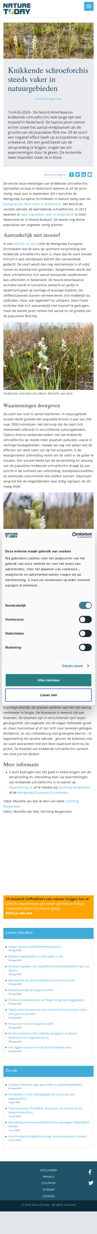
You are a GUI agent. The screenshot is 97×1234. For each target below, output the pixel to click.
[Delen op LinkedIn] (83, 174)
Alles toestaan (48, 680)
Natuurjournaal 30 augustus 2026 (30, 990)
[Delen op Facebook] (71, 174)
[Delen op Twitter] (77, 174)
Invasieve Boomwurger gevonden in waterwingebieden (45, 1085)
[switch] (85, 619)
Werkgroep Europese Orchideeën (43, 792)
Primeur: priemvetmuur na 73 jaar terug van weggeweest (46, 1000)
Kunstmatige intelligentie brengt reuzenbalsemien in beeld (47, 1136)
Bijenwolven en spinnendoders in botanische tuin (41, 980)
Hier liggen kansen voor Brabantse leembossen (39, 1047)
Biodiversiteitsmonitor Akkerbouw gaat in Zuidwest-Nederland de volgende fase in (43, 1035)
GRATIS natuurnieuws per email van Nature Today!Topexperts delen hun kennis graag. (45, 908)
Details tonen (72, 666)
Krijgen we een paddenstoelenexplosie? (34, 947)
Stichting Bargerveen (48, 98)
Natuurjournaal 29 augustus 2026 (30, 1024)
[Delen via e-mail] (90, 174)
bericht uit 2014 (26, 244)
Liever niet (48, 695)
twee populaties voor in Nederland (47, 214)
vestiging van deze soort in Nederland (32, 204)
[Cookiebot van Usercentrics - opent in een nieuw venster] (72, 535)
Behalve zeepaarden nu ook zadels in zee (35, 956)
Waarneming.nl (20, 787)
